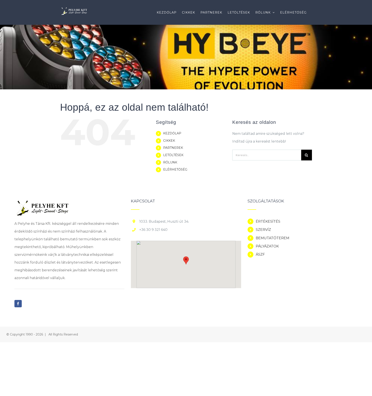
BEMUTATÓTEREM (272, 238)
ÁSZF (260, 254)
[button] (186, 260)
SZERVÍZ (263, 230)
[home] (42, 203)
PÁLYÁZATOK (267, 246)
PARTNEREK (173, 148)
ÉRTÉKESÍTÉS (268, 221)
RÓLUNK (170, 162)
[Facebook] (18, 303)
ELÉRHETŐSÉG (175, 169)
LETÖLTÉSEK (173, 155)
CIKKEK (169, 141)
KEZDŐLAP (172, 133)
